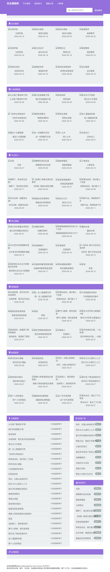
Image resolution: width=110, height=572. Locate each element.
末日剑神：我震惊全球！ (19, 204)
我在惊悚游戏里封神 (43, 334)
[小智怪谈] (84, 160)
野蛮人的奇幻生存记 (84, 474)
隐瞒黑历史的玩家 (43, 164)
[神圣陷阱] (60, 94)
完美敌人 (67, 334)
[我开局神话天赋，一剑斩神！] (91, 330)
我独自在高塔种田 (43, 202)
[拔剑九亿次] (61, 198)
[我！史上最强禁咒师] (41, 292)
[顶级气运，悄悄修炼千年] (91, 199)
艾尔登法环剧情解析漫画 (19, 251)
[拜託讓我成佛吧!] (64, 264)
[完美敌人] (60, 329)
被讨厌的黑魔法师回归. (19, 230)
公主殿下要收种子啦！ (19, 99)
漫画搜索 (98, 10)
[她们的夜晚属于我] (40, 94)
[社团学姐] (13, 47)
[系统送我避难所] (63, 179)
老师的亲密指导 (66, 70)
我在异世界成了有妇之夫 (86, 451)
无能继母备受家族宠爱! (43, 268)
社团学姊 (19, 33)
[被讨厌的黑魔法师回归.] (19, 226)
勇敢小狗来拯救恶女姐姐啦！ (20, 513)
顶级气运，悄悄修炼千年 (90, 204)
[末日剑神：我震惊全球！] (19, 199)
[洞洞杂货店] (14, 66)
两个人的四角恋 (19, 399)
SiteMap (40, 566)
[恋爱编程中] (37, 245)
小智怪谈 (90, 164)
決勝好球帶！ (43, 230)
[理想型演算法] (38, 113)
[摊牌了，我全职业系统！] (19, 180)
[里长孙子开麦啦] (87, 94)
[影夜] (82, 264)
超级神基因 (67, 164)
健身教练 (90, 52)
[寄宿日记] (60, 47)
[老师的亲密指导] (63, 66)
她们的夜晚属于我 (43, 99)
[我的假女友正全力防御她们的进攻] (19, 265)
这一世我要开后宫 (43, 136)
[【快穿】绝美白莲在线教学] (43, 180)
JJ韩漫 (60, 3)
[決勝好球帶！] (38, 226)
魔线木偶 (90, 230)
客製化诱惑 (67, 117)
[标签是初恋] (37, 357)
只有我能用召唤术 (90, 296)
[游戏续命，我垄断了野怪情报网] (19, 330)
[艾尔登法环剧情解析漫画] (19, 246)
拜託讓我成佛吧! (67, 268)
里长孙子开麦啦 (90, 99)
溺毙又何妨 (80, 468)
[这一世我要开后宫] (40, 132)
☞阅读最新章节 (56, 424)
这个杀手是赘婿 (66, 399)
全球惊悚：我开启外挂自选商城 (21, 439)
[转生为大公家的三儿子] (90, 357)
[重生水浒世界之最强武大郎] (91, 312)
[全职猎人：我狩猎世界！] (67, 377)
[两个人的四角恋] (15, 395)
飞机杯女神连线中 (19, 117)
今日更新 (26, 3)
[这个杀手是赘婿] (63, 395)
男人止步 (67, 136)
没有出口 (90, 136)
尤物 (19, 164)
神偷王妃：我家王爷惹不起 (87, 440)
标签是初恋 (43, 362)
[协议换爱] (84, 66)
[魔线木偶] (84, 226)
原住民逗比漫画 (19, 362)
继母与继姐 (67, 33)
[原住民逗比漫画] (15, 357)
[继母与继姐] (61, 29)
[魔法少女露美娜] (15, 132)
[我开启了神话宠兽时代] (90, 376)
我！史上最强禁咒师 (43, 296)
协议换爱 (90, 70)
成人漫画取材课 (90, 117)
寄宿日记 (67, 52)
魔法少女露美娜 (19, 136)
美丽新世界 (43, 70)
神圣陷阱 (67, 99)
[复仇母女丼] (37, 47)
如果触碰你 (80, 457)
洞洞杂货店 (19, 70)
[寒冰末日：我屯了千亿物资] (91, 396)
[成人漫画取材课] (87, 113)
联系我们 (46, 566)
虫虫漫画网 (13, 3)
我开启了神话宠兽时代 (90, 381)
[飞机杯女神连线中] (16, 113)
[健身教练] (84, 47)
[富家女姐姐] (37, 29)
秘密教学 (90, 33)
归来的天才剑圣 (82, 462)
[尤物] (11, 160)
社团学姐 (19, 52)
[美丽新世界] (37, 66)
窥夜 (43, 315)
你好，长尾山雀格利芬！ (66, 364)
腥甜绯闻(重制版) (43, 399)
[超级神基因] (61, 160)
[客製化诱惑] (61, 113)
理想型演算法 (43, 117)
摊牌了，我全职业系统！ (19, 186)
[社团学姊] (13, 29)
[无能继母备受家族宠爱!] (42, 264)
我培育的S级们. (19, 381)
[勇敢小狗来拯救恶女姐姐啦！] (43, 377)
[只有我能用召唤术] (88, 292)
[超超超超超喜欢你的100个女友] (67, 227)
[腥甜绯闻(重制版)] (40, 395)
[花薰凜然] (60, 245)
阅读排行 (38, 3)
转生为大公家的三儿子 (90, 362)
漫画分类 (49, 3)
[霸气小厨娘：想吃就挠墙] (67, 312)
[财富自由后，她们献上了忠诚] (91, 180)
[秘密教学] (84, 29)
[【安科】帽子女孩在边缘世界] (91, 246)
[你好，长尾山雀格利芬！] (67, 359)
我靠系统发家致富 (19, 315)
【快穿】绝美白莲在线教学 (87, 516)
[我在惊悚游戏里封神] (41, 329)
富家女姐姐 (43, 33)
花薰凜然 (67, 249)
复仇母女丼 (43, 52)
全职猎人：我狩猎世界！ (66, 383)
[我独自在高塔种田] (40, 198)
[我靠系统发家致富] (16, 310)
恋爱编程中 (43, 249)
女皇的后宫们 (81, 446)
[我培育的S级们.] (15, 376)
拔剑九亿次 (67, 202)
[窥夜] (35, 310)
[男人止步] (60, 132)
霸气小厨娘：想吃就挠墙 (66, 317)
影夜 (91, 268)
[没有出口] (84, 132)
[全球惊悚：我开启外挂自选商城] (19, 293)
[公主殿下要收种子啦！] (18, 94)
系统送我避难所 (66, 183)
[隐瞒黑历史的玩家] (40, 160)
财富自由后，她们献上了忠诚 (20, 459)
